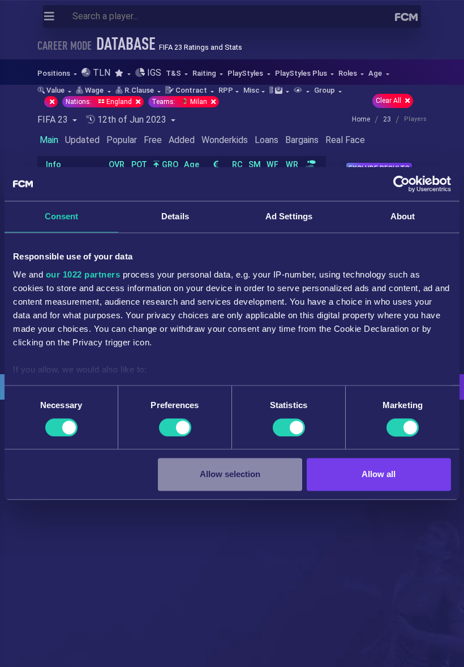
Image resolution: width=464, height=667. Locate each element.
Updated (82, 140)
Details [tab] (175, 216)
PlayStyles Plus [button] (302, 73)
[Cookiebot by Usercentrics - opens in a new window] (401, 183)
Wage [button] (94, 90)
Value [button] (55, 90)
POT (139, 165)
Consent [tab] (62, 216)
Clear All (389, 101)
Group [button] (325, 90)
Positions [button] (54, 73)
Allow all (379, 474)
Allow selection (230, 474)
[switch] (175, 427)
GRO (169, 165)
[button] (122, 73)
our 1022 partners (83, 274)
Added (182, 140)
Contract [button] (191, 90)
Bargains (302, 140)
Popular (121, 140)
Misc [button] (251, 90)
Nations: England (100, 102)
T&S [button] (174, 73)
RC (237, 165)
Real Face (345, 140)
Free (153, 140)
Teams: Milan (180, 102)
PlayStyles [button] (246, 73)
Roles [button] (348, 73)
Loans (266, 140)
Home (361, 119)
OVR (116, 165)
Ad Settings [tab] (288, 216)
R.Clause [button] (139, 90)
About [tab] (402, 216)
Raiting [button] (205, 73)
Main (49, 140)
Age (191, 165)
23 (387, 119)
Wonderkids (224, 140)
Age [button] (376, 73)
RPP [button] (225, 90)
